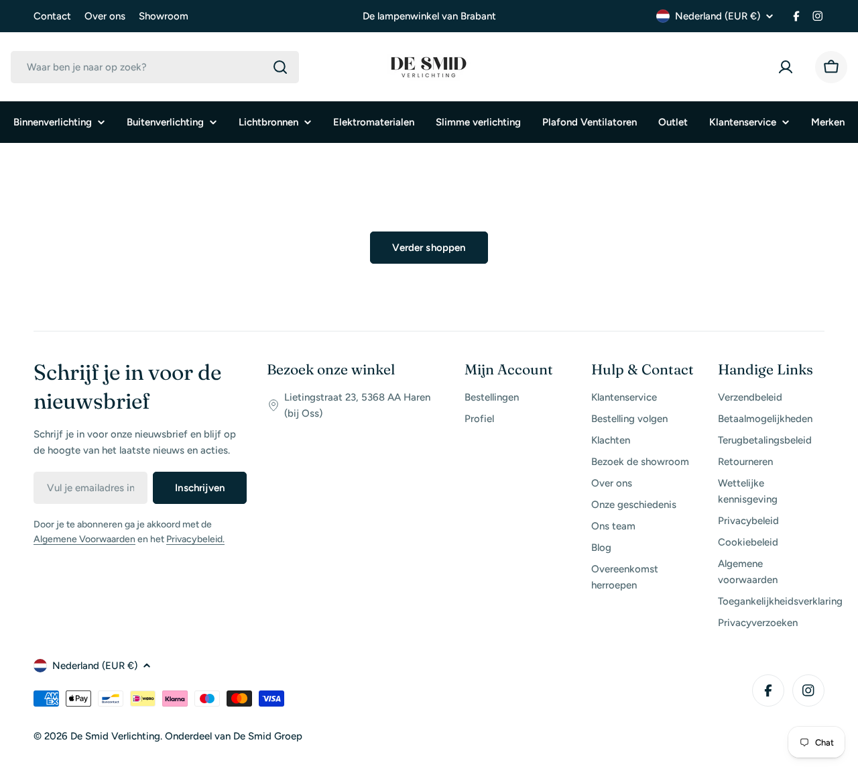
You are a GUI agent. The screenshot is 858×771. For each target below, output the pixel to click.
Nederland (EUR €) (717, 16)
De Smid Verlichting (115, 736)
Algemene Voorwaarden (84, 539)
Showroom (163, 16)
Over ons (104, 16)
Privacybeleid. (195, 539)
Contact (52, 16)
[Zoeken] (280, 67)
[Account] (788, 67)
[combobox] (155, 67)
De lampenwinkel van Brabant (429, 16)
